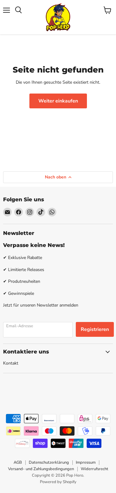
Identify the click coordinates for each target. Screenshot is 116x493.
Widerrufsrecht (94, 469)
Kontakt (10, 363)
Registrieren (95, 329)
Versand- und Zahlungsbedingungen (41, 469)
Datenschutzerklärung (49, 462)
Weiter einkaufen (58, 101)
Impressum (86, 462)
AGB (18, 462)
